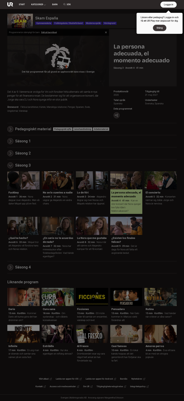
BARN (54, 4)
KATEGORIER (37, 4)
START (22, 4)
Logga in (168, 4)
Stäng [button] (160, 27)
